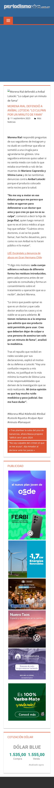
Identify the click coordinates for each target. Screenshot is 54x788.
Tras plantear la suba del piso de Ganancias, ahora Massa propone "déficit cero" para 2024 (26, 434)
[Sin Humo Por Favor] (27, 594)
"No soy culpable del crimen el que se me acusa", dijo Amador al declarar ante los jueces (26, 446)
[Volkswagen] (27, 629)
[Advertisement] (27, 53)
